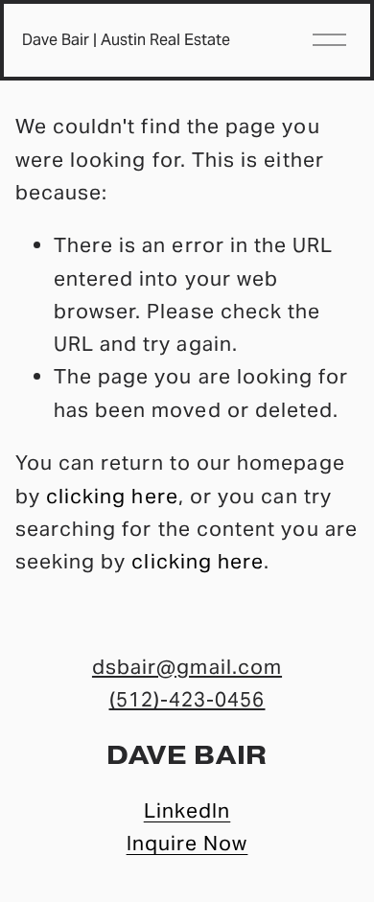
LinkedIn (187, 810)
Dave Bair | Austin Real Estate (126, 40)
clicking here (112, 496)
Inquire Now (187, 843)
